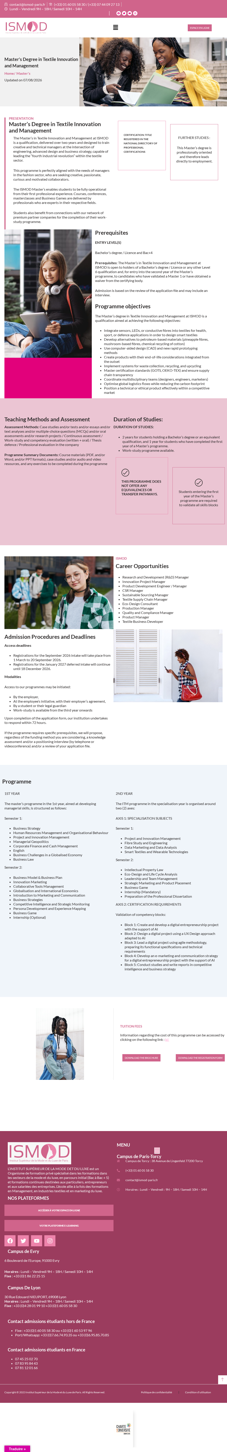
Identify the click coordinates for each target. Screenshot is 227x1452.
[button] (115, 28)
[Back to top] (222, 1379)
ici (167, 1039)
